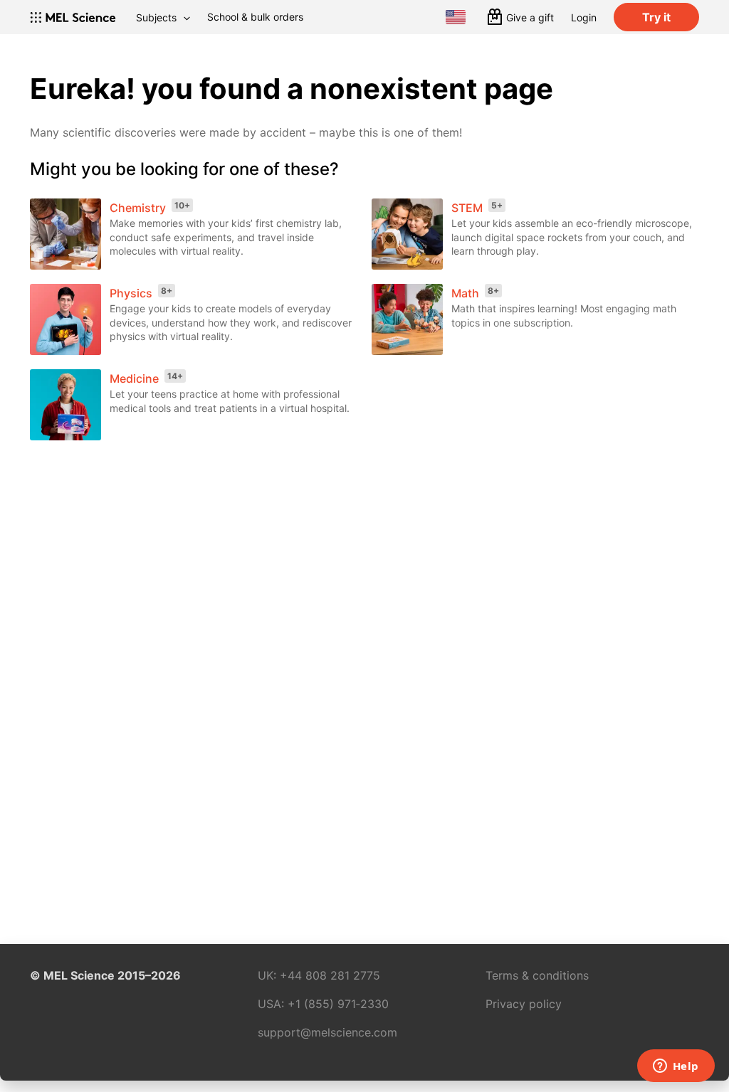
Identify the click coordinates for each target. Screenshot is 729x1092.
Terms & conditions (537, 975)
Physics (131, 293)
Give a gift (530, 17)
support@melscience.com (327, 1032)
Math (465, 293)
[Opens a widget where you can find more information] (675, 1067)
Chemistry (138, 208)
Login (584, 17)
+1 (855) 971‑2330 (338, 1004)
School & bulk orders (255, 17)
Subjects (156, 17)
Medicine (134, 378)
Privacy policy (524, 1004)
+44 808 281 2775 (330, 975)
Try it (656, 17)
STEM (467, 208)
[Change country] (455, 17)
